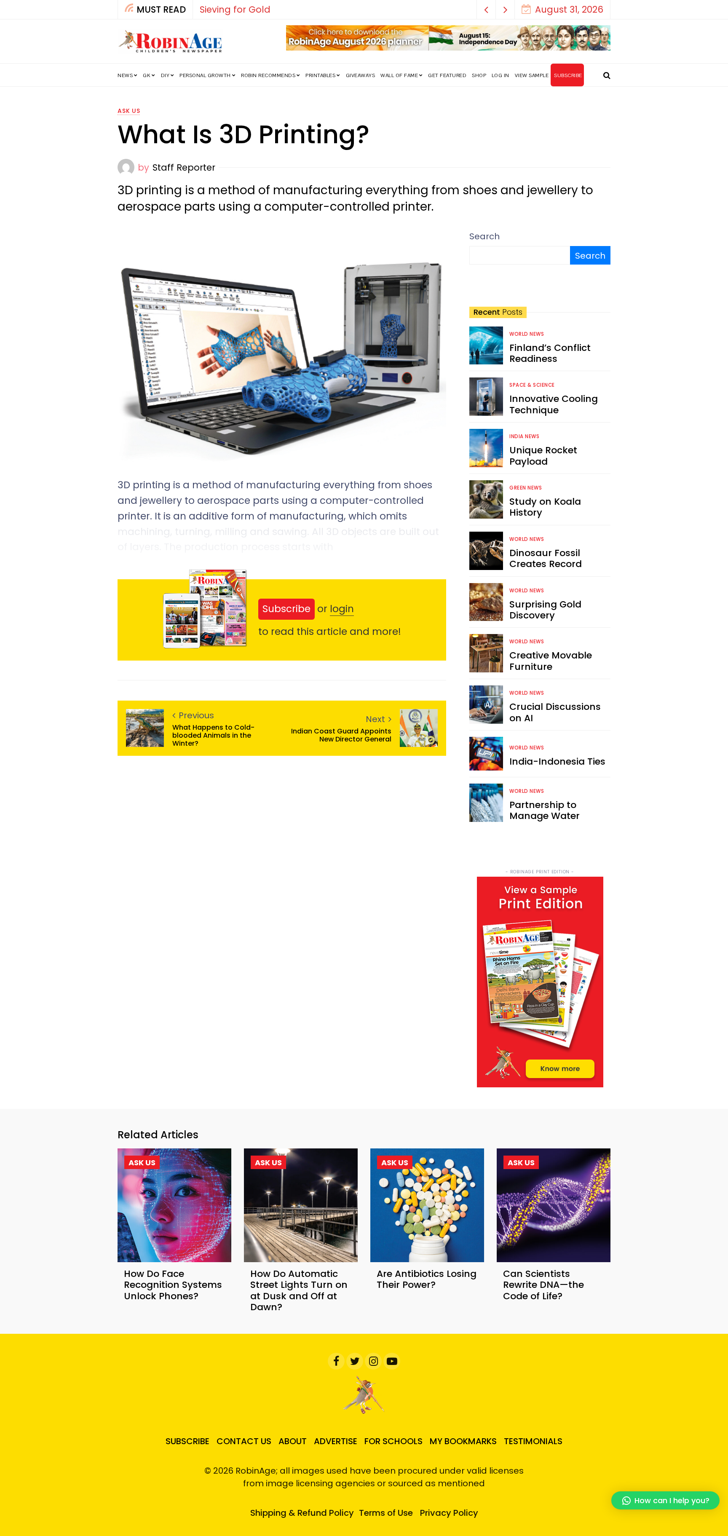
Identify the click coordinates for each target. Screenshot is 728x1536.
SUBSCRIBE (568, 75)
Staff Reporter (184, 167)
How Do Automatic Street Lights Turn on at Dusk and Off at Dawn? (299, 1290)
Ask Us (129, 111)
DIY (165, 75)
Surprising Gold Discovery (545, 610)
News (125, 75)
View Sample (532, 75)
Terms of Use (386, 1513)
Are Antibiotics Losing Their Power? (426, 1279)
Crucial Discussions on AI (555, 712)
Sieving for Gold (235, 9)
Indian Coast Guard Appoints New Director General (341, 735)
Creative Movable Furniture (550, 661)
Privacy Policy (449, 1513)
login (342, 608)
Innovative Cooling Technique (553, 404)
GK (146, 75)
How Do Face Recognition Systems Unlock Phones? (173, 1285)
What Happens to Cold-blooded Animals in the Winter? (213, 735)
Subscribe (286, 608)
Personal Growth (205, 75)
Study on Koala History (545, 507)
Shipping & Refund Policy (302, 1513)
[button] (486, 9)
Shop (479, 75)
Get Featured (447, 75)
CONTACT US (244, 1441)
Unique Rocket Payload (543, 456)
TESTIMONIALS (533, 1441)
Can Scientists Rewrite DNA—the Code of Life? (543, 1285)
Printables (320, 75)
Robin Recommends (268, 75)
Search (484, 236)
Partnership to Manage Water (544, 810)
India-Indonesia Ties (557, 761)
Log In (500, 75)
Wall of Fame (399, 75)
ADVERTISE (335, 1441)
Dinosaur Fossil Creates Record (545, 558)
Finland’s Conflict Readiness (550, 353)
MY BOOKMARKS (463, 1441)
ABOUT (292, 1441)
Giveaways (360, 75)
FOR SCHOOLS (393, 1441)
